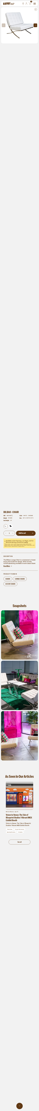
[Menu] (34, 4)
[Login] (26, 3)
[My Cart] (29, 3)
